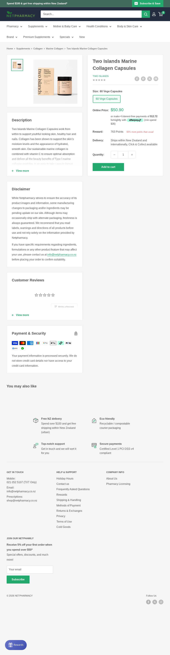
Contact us (62, 483)
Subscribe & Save (150, 3)
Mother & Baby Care (65, 26)
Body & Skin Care (127, 26)
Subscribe (18, 579)
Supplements (36, 26)
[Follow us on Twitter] (154, 602)
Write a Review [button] (66, 306)
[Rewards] (16, 645)
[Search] (146, 14)
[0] (161, 14)
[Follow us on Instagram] (161, 602)
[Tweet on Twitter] (149, 78)
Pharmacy (13, 26)
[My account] (154, 14)
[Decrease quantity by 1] (114, 154)
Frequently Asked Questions (73, 489)
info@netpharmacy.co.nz (61, 254)
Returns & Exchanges (69, 510)
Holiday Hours (64, 478)
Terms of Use (64, 521)
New (82, 37)
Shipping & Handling (68, 500)
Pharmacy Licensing (118, 483)
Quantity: (98, 154)
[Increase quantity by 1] (131, 154)
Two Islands (101, 76)
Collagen (38, 48)
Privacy (60, 516)
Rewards (61, 494)
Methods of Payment (68, 505)
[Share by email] (156, 78)
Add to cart (108, 167)
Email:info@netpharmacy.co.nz (21, 489)
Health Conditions (97, 26)
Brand (10, 37)
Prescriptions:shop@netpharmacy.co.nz (22, 498)
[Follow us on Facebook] (148, 602)
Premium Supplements (36, 37)
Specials (65, 37)
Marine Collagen (54, 48)
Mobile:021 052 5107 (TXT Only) (22, 480)
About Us (111, 478)
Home (10, 48)
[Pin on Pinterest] (143, 78)
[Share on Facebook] (137, 78)
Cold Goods (63, 527)
